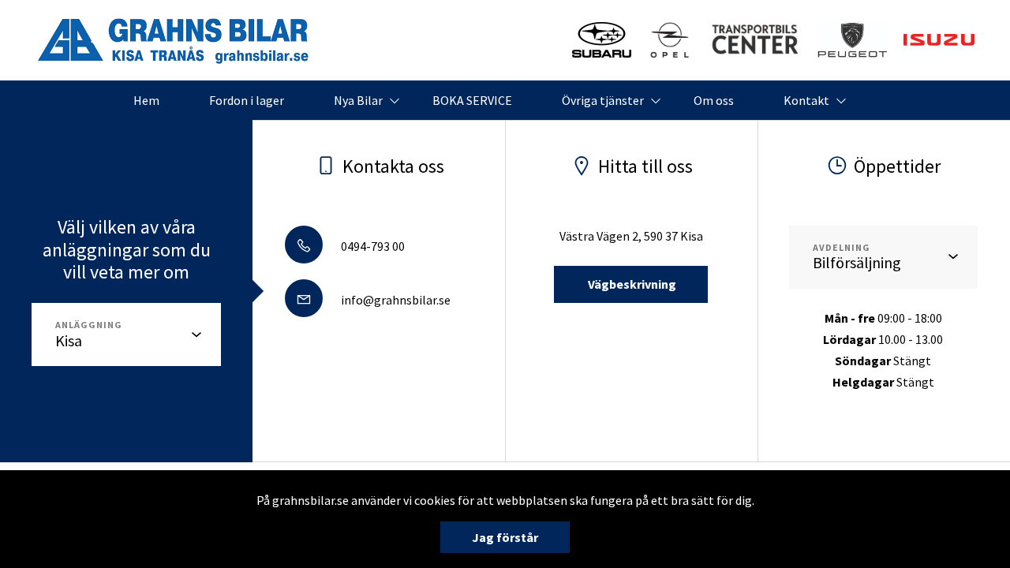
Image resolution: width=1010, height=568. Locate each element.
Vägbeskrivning (630, 284)
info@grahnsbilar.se (395, 300)
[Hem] (852, 40)
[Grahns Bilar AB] (174, 40)
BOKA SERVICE (472, 100)
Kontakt (806, 100)
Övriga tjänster (603, 100)
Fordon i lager (246, 100)
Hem (146, 100)
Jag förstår (505, 537)
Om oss (714, 100)
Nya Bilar (358, 100)
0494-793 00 (372, 246)
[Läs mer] (601, 40)
